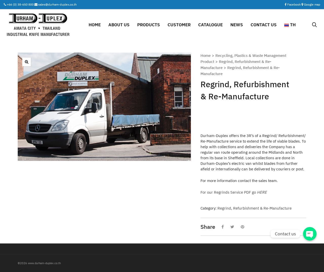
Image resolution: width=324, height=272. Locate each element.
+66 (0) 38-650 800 (20, 4)
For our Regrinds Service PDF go (233, 192)
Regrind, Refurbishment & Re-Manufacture (254, 208)
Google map (312, 4)
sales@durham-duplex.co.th (57, 4)
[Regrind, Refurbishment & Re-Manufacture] (26, 62)
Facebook (294, 4)
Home (205, 55)
